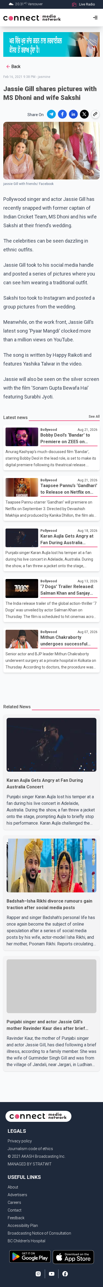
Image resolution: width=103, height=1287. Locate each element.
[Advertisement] (51, 685)
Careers (14, 1202)
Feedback (16, 1218)
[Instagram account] (38, 1273)
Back (16, 66)
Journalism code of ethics (30, 1149)
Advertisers (17, 1195)
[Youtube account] (51, 1273)
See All (94, 416)
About (13, 1187)
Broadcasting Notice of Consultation (39, 1233)
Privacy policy (20, 1141)
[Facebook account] (65, 1273)
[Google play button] (30, 1257)
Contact (14, 1210)
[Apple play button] (73, 1257)
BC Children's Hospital (26, 1241)
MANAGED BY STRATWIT (30, 1164)
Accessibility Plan (23, 1225)
